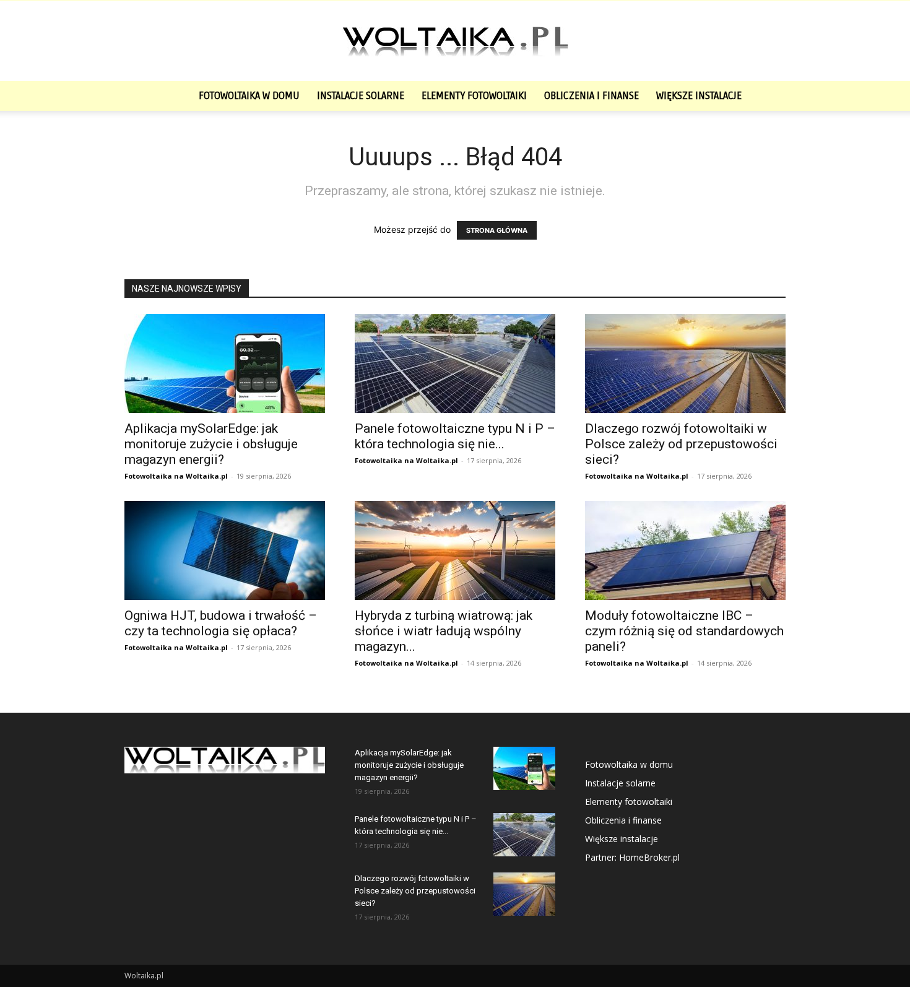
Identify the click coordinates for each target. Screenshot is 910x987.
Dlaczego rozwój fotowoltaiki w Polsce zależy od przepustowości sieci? (681, 444)
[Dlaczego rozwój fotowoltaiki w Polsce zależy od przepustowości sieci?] (685, 363)
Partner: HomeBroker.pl (632, 857)
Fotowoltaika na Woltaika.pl (176, 475)
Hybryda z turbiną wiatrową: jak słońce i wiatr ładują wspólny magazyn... (443, 631)
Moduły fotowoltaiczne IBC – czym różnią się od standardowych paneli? (684, 631)
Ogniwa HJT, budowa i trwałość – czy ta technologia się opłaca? (220, 623)
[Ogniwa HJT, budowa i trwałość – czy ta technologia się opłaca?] (224, 550)
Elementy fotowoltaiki (474, 96)
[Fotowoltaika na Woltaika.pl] (455, 41)
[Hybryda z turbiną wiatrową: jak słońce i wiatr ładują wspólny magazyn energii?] (455, 550)
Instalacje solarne (360, 96)
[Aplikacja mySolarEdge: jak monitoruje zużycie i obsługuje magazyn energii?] (224, 363)
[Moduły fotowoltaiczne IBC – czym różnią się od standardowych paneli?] (685, 550)
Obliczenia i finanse (591, 96)
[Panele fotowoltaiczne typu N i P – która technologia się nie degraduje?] (455, 363)
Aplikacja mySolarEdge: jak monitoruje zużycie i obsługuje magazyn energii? (211, 444)
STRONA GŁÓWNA (496, 230)
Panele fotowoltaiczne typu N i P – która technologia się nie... (455, 436)
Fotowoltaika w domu (249, 96)
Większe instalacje (699, 96)
